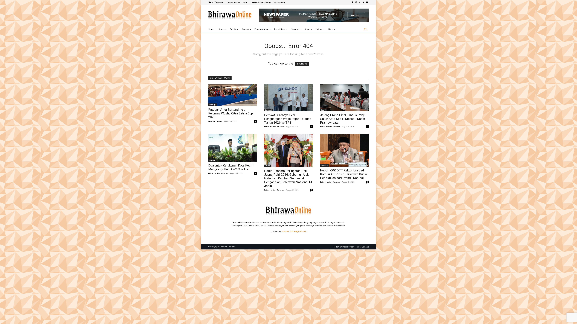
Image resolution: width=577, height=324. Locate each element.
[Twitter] (360, 2)
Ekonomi (268, 110)
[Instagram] (356, 2)
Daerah (324, 110)
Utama (267, 166)
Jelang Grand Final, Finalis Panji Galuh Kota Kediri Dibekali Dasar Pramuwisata (342, 118)
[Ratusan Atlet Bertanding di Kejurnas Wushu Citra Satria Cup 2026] (232, 95)
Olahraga (212, 105)
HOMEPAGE (302, 64)
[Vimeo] (363, 2)
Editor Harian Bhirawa (274, 126)
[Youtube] (367, 2)
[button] (365, 29)
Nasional (324, 165)
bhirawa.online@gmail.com (294, 231)
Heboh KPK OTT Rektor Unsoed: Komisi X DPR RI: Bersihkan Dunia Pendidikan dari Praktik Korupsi (343, 174)
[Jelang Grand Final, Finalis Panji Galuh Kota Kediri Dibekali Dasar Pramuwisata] (344, 97)
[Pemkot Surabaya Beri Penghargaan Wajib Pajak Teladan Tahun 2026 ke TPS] (288, 97)
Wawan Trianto (215, 121)
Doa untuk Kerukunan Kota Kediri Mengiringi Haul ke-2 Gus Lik (230, 167)
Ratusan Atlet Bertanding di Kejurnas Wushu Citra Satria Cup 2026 (230, 113)
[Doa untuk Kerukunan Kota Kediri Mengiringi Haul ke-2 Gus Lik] (232, 148)
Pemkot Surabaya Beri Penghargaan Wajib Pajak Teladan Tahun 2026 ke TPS (287, 118)
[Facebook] (352, 2)
